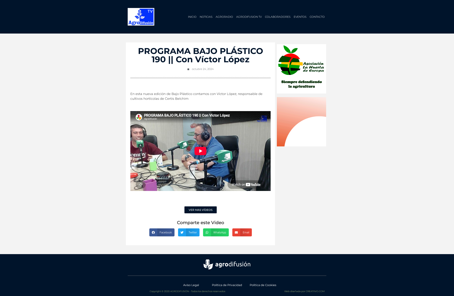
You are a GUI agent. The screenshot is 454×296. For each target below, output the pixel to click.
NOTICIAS (206, 16)
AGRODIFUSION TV (249, 16)
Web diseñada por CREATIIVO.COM (304, 291)
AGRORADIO (224, 16)
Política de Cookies (263, 285)
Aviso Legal (191, 285)
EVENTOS (300, 16)
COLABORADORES (277, 16)
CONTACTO (317, 16)
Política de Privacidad (227, 285)
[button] (162, 232)
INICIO (192, 16)
